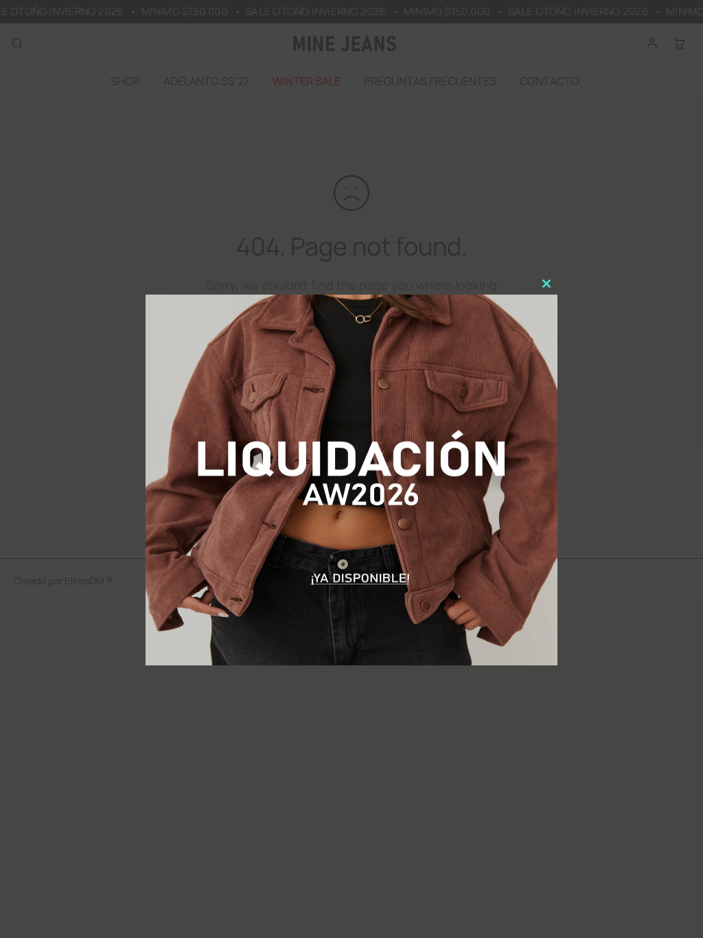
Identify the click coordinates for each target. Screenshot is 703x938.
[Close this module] (546, 284)
